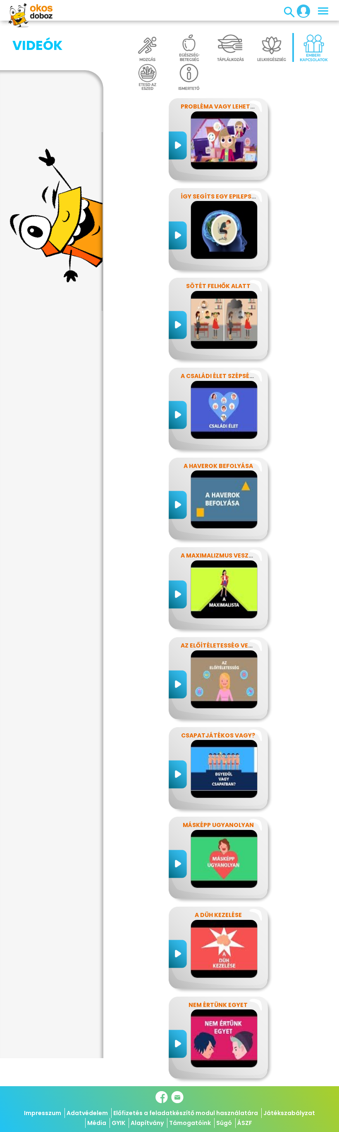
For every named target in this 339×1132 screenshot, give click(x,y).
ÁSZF (244, 1123)
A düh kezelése (218, 915)
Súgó (224, 1123)
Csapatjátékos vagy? (218, 735)
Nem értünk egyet (218, 1005)
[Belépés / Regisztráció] (301, 10)
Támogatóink (190, 1123)
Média (96, 1123)
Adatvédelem (87, 1113)
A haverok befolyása (218, 466)
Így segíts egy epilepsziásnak (229, 196)
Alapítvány (147, 1123)
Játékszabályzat (289, 1113)
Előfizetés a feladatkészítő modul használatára (185, 1113)
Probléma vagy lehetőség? (225, 106)
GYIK (118, 1123)
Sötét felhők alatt (218, 286)
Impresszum (42, 1113)
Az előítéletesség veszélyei (225, 645)
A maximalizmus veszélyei (222, 555)
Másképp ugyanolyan (218, 825)
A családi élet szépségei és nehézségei (243, 376)
